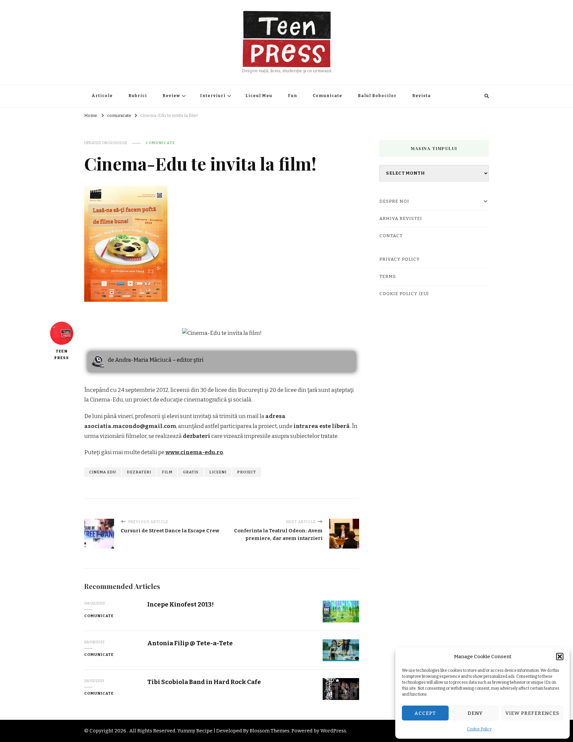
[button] (559, 656)
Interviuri (212, 95)
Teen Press (61, 354)
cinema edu (102, 472)
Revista (421, 95)
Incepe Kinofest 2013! (180, 604)
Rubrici (137, 95)
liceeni (217, 472)
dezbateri (139, 472)
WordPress (333, 731)
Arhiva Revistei (400, 218)
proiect (246, 472)
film (167, 472)
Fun (292, 95)
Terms (387, 276)
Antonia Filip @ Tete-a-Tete (190, 643)
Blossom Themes (269, 731)
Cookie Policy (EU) (404, 293)
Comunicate (327, 95)
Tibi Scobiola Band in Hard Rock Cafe (204, 682)
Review (171, 95)
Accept (425, 713)
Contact (391, 235)
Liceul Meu (258, 95)
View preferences (532, 713)
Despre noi (394, 201)
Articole (102, 95)
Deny (475, 713)
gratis (191, 472)
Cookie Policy (479, 729)
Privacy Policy (399, 259)
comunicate (160, 142)
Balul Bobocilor (377, 95)
